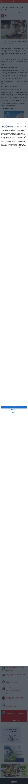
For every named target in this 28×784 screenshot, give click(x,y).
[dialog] (14, 392)
